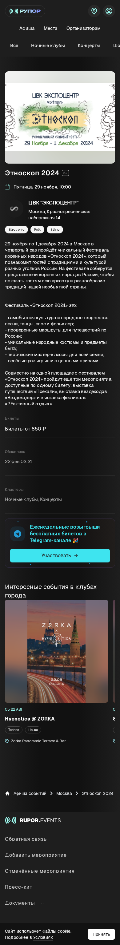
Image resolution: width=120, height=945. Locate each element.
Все (14, 45)
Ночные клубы (48, 45)
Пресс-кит (19, 887)
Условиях (43, 937)
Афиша (26, 28)
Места (50, 28)
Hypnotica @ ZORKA (30, 719)
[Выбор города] (94, 11)
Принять (101, 934)
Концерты (89, 45)
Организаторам (83, 28)
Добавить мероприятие (36, 855)
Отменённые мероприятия (39, 871)
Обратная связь (26, 839)
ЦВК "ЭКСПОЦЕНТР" (53, 202)
